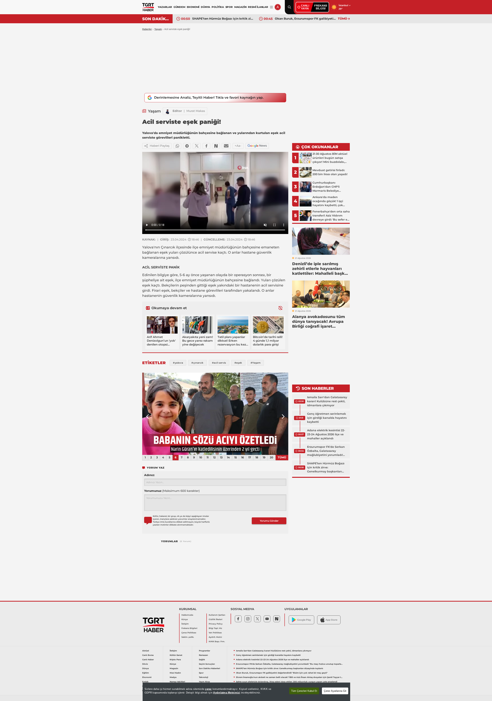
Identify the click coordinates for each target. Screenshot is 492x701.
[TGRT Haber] (148, 7)
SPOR (229, 6)
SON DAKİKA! (156, 19)
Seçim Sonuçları (207, 664)
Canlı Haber (148, 659)
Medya (173, 677)
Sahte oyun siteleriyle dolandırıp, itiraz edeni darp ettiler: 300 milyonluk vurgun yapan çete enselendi (286, 681)
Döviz (145, 664)
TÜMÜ (342, 18)
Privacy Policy (216, 624)
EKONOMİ (193, 6)
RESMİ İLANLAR (258, 6)
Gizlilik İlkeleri (215, 619)
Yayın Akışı (204, 681)
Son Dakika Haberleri (209, 668)
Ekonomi (146, 677)
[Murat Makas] (168, 111)
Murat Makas (195, 111)
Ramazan (203, 655)
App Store (331, 619)
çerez (208, 689)
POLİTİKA (218, 6)
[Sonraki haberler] (280, 308)
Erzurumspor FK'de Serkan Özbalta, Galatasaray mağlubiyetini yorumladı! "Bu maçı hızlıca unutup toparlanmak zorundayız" (326, 451)
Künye (184, 619)
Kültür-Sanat (176, 655)
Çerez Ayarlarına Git (335, 690)
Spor (201, 673)
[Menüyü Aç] (271, 7)
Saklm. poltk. (187, 637)
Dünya (145, 668)
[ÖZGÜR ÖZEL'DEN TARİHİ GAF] (215, 414)
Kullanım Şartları (217, 615)
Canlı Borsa (148, 655)
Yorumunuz (172, 491)
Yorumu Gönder (269, 520)
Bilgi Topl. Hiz (215, 628)
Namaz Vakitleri (177, 681)
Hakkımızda (187, 615)
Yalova (148, 247)
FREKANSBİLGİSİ (320, 7)
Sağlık (202, 659)
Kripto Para (175, 659)
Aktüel (145, 650)
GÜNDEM (179, 6)
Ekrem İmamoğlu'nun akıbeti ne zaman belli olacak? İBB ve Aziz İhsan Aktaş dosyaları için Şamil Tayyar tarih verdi (305, 18)
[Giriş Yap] (277, 7)
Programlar (204, 650)
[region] (246, 692)
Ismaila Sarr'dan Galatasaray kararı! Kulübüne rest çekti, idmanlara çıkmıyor (327, 401)
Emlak (145, 681)
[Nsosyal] (216, 146)
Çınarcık (168, 247)
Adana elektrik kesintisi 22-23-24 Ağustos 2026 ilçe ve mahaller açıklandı (326, 434)
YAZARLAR (165, 6)
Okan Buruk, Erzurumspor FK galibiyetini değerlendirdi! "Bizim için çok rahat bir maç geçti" (222, 18)
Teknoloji (203, 677)
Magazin (174, 668)
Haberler (147, 29)
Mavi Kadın (175, 673)
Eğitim (145, 673)
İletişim (185, 624)
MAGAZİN (240, 6)
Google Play (304, 619)
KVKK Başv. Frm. (217, 641)
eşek (164, 252)
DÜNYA (205, 6)
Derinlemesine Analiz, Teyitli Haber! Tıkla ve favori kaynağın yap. (208, 97)
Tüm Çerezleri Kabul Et (304, 690)
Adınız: (149, 475)
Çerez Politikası (188, 632)
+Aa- (238, 145)
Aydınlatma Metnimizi (226, 692)
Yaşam (158, 29)
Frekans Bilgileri (189, 628)
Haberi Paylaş (160, 145)
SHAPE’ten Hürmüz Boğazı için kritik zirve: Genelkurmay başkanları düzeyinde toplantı (325, 468)
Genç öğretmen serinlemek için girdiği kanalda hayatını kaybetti (327, 418)
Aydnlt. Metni (215, 637)
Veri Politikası (215, 632)
